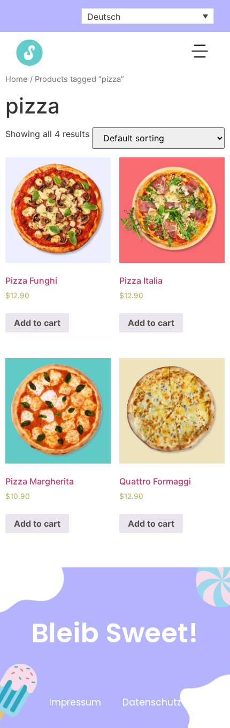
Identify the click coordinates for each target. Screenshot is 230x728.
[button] (200, 53)
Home (16, 79)
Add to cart (37, 322)
